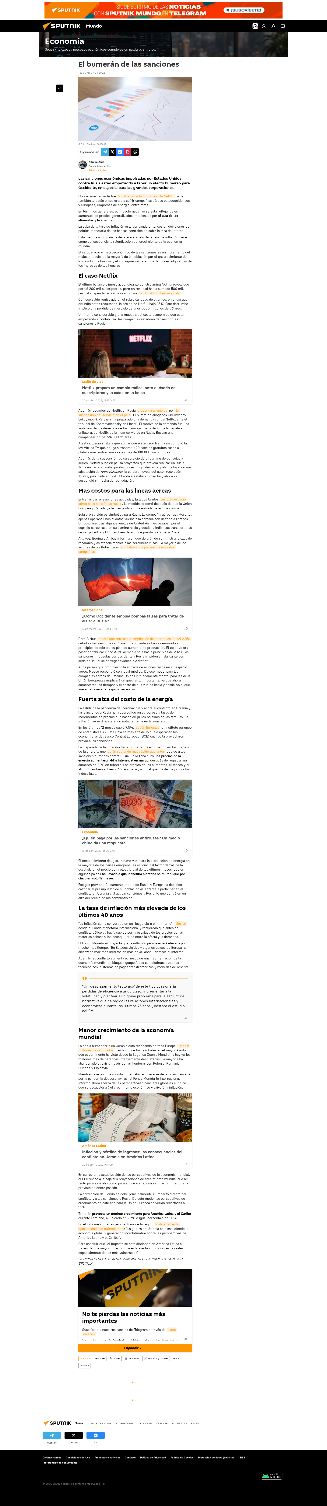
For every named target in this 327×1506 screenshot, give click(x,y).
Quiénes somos (52, 1457)
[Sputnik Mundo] (63, 30)
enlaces (89, 1334)
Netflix (176, 1358)
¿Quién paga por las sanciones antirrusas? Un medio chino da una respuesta (131, 840)
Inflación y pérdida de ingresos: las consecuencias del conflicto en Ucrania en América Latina (132, 1154)
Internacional (92, 610)
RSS (242, 1457)
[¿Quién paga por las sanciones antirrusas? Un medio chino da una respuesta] (135, 804)
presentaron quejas (152, 410)
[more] (186, 400)
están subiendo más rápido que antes (136, 751)
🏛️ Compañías (132, 1358)
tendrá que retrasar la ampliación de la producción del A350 (144, 639)
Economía (90, 832)
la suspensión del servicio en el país (129, 412)
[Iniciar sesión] (264, 26)
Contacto (130, 1457)
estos (171, 1329)
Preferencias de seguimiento (60, 1462)
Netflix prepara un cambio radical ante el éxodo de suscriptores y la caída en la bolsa (129, 390)
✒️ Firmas (115, 1358)
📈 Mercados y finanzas (156, 1358)
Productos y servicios (107, 1457)
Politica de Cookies (182, 1457)
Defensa (162, 1423)
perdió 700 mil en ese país (159, 293)
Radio (195, 1423)
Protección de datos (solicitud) (217, 1457)
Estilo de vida (92, 381)
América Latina (94, 1145)
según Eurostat (147, 727)
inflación (84, 1365)
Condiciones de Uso (78, 1457)
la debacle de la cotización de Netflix (146, 196)
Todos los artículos (97, 170)
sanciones (100, 1358)
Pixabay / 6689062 (96, 144)
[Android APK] (271, 1476)
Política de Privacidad (153, 1457)
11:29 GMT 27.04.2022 (91, 72)
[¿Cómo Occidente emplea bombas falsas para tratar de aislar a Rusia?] (135, 582)
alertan (180, 923)
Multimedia (179, 1423)
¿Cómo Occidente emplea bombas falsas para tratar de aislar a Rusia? (133, 618)
